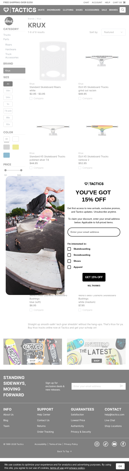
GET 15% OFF (94, 277)
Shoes (77, 261)
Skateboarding (82, 248)
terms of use (57, 467)
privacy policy (77, 467)
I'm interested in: (77, 243)
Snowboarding (82, 255)
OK (120, 466)
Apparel (78, 267)
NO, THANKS (94, 286)
